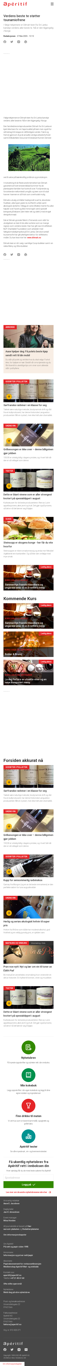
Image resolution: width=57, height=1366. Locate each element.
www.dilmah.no (34, 237)
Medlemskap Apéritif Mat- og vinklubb (20, 1267)
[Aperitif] (15, 4)
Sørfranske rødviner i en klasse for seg (25, 405)
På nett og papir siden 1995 (15, 1247)
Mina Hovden (9, 1220)
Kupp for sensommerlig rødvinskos (22, 880)
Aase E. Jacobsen (11, 1203)
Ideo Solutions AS (18, 1358)
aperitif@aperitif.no (12, 1275)
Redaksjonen (9, 36)
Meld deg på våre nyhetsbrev (16, 1292)
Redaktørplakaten (30, 1229)
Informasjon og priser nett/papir (18, 1255)
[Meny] (52, 4)
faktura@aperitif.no (12, 1324)
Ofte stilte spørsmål (12, 1284)
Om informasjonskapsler (14, 1235)
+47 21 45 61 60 (17, 1278)
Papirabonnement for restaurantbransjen (22, 1264)
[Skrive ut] (26, 42)
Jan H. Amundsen (11, 1212)
